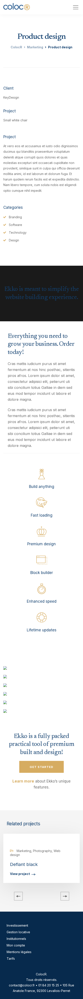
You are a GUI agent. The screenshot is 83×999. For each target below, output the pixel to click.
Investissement (17, 925)
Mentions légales (19, 952)
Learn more (23, 781)
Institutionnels (16, 939)
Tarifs (11, 958)
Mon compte (16, 945)
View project (20, 874)
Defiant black (24, 864)
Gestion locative (18, 932)
